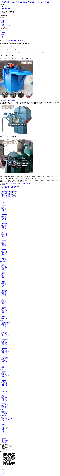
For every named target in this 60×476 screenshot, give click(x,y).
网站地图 (1, 475)
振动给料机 (4, 406)
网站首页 (3, 32)
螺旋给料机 (4, 394)
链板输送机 (4, 362)
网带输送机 (4, 326)
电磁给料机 (4, 405)
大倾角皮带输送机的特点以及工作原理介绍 (9, 193)
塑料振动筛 (4, 215)
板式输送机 (4, 341)
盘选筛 (3, 272)
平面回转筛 (4, 245)
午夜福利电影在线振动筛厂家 (9, 40)
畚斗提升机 (4, 376)
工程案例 (3, 22)
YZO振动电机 (4, 413)
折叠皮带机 (4, 343)
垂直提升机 (4, 371)
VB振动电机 (4, 411)
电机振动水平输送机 (5, 335)
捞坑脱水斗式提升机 (5, 375)
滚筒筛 (3, 312)
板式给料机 (4, 399)
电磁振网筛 (4, 301)
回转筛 (3, 254)
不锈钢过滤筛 (4, 218)
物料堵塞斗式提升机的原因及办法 (27, 183)
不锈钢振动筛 (4, 234)
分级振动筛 (4, 264)
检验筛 (3, 241)
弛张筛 (3, 286)
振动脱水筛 (4, 317)
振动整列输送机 (5, 339)
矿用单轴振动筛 (5, 310)
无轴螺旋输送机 (5, 323)
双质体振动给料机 (5, 400)
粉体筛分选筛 (4, 263)
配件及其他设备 (3, 415)
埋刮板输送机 (4, 325)
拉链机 (3, 340)
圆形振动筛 (4, 258)
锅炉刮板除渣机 (5, 334)
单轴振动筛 (4, 283)
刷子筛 (3, 242)
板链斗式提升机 (11, 100)
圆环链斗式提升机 (5, 385)
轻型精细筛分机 (5, 427)
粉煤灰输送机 (4, 348)
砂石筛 (3, 273)
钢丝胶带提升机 (5, 383)
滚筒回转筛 (4, 292)
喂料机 (3, 396)
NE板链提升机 (4, 382)
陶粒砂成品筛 (4, 267)
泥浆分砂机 (4, 266)
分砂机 (3, 265)
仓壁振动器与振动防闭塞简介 (7, 194)
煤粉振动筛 (4, 309)
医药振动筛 (4, 202)
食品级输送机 (4, 344)
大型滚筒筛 (4, 284)
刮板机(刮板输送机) (5, 332)
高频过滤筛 (4, 249)
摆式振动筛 (4, 231)
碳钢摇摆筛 (4, 226)
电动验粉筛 (4, 206)
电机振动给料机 (5, 404)
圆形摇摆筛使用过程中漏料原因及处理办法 (9, 187)
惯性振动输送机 (5, 358)
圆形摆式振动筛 (5, 235)
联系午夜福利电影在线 (6, 8)
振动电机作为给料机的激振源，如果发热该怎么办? (11, 199)
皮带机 (3, 353)
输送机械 (1, 320)
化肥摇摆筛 (4, 224)
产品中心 (3, 20)
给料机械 (3, 431)
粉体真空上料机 (5, 352)
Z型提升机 (4, 439)
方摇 (3, 237)
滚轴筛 (3, 207)
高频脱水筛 (4, 298)
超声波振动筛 (4, 251)
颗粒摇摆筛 (4, 225)
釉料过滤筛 (4, 216)
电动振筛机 (4, 205)
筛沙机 (3, 303)
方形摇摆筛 (4, 240)
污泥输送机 (4, 333)
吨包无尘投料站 (5, 417)
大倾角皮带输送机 (5, 365)
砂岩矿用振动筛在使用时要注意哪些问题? (9, 196)
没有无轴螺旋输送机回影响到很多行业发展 (9, 186)
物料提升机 (4, 373)
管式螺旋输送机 (5, 361)
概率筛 (3, 276)
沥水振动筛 (4, 253)
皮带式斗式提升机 (5, 397)
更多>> (4, 184)
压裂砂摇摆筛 (4, 223)
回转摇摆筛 (4, 208)
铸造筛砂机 (4, 268)
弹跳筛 (3, 281)
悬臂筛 (3, 302)
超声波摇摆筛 (4, 210)
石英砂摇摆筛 (4, 227)
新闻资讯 (15, 40)
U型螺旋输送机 (4, 360)
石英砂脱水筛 (4, 290)
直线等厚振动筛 (5, 318)
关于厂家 (3, 6)
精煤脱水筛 (4, 295)
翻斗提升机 (4, 381)
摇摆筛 (3, 250)
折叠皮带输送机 (5, 357)
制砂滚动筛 (4, 269)
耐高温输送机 (4, 359)
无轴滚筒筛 (4, 294)
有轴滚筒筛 (4, 293)
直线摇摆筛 (4, 228)
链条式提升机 (4, 372)
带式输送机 (4, 331)
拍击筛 (3, 243)
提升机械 (1, 369)
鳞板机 (3, 367)
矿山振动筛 (4, 308)
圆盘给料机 (4, 398)
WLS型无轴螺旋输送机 (6, 322)
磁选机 (3, 285)
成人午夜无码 (4, 441)
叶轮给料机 (4, 403)
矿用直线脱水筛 (5, 291)
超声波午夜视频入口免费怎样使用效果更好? (9, 191)
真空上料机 (4, 424)
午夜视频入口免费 (5, 259)
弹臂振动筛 (4, 282)
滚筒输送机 (4, 327)
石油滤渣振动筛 (5, 252)
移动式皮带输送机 (5, 330)
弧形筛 (3, 316)
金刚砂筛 (3, 232)
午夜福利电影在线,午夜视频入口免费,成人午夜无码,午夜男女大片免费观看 (25, 2)
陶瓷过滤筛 (4, 217)
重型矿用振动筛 (3, 261)
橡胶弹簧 (3, 420)
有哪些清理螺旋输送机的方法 (7, 195)
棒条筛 (3, 311)
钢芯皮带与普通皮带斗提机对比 (11, 183)
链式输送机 (4, 324)
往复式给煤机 (4, 407)
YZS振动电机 (4, 412)
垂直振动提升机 (5, 384)
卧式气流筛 (4, 244)
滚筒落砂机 (4, 277)
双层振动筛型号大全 (5, 192)
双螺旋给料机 (4, 391)
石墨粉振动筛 (4, 214)
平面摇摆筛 (4, 209)
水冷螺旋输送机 (5, 342)
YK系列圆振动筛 (5, 440)
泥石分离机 (4, 274)
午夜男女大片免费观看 (6, 419)
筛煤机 (3, 304)
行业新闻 (19, 40)
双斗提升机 (4, 380)
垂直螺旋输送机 (5, 350)
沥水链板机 (4, 336)
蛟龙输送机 (4, 349)
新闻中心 (3, 21)
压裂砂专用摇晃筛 (5, 233)
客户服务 (3, 24)
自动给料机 (4, 395)
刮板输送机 (4, 366)
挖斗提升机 (4, 374)
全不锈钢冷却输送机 (5, 351)
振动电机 (1, 409)
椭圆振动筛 (4, 300)
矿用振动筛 (4, 299)
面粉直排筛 (4, 219)
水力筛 (3, 275)
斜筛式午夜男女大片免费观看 (7, 418)
